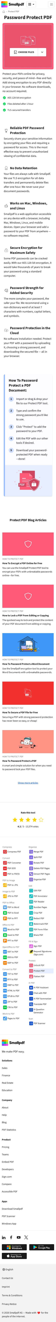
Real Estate (7, 1083)
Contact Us (7, 1278)
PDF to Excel (13, 912)
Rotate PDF (39, 862)
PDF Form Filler (41, 929)
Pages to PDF (13, 1018)
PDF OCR (11, 868)
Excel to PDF (13, 935)
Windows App (9, 1223)
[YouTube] (19, 1237)
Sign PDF (38, 946)
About (5, 1107)
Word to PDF (13, 929)
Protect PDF (39, 970)
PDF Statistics (9, 1129)
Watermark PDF (41, 924)
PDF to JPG (12, 885)
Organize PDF (40, 879)
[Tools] (31, 4)
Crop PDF (38, 912)
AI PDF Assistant (41, 987)
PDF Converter (14, 862)
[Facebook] (11, 1237)
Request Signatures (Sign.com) (42, 953)
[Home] (4, 11)
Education (7, 1090)
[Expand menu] (42, 52)
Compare (7, 1184)
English (9, 1269)
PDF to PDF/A (13, 874)
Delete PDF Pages (42, 868)
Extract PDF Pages (42, 874)
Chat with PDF (40, 993)
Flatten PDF (39, 976)
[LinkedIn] (4, 1237)
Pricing (5, 1147)
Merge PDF (38, 851)
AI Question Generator (39, 1011)
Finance (6, 1075)
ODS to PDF (12, 957)
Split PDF (38, 857)
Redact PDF (39, 918)
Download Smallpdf (12, 1209)
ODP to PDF (12, 962)
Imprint (6, 1286)
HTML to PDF (13, 990)
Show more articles (28, 783)
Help (4, 1115)
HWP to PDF (13, 985)
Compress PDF (14, 851)
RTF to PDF (12, 979)
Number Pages (40, 907)
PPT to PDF (12, 940)
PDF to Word (13, 907)
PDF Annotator (40, 896)
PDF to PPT (12, 918)
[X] (26, 1237)
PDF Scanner (39, 1023)
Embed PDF (8, 1162)
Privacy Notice (9, 1304)
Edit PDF (37, 890)
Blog (4, 1122)
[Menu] (51, 4)
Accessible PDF (9, 1191)
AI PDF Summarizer (42, 998)
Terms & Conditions (12, 1295)
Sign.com (7, 1176)
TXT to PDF (12, 974)
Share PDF (38, 935)
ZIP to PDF (12, 1001)
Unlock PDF (39, 965)
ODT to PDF (12, 951)
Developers (8, 1169)
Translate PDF (40, 1004)
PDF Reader (39, 901)
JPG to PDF (12, 896)
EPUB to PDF (13, 996)
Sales (4, 1068)
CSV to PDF (12, 1007)
